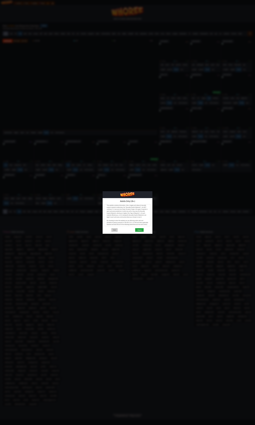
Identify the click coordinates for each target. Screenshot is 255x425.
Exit (114, 230)
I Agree (139, 230)
